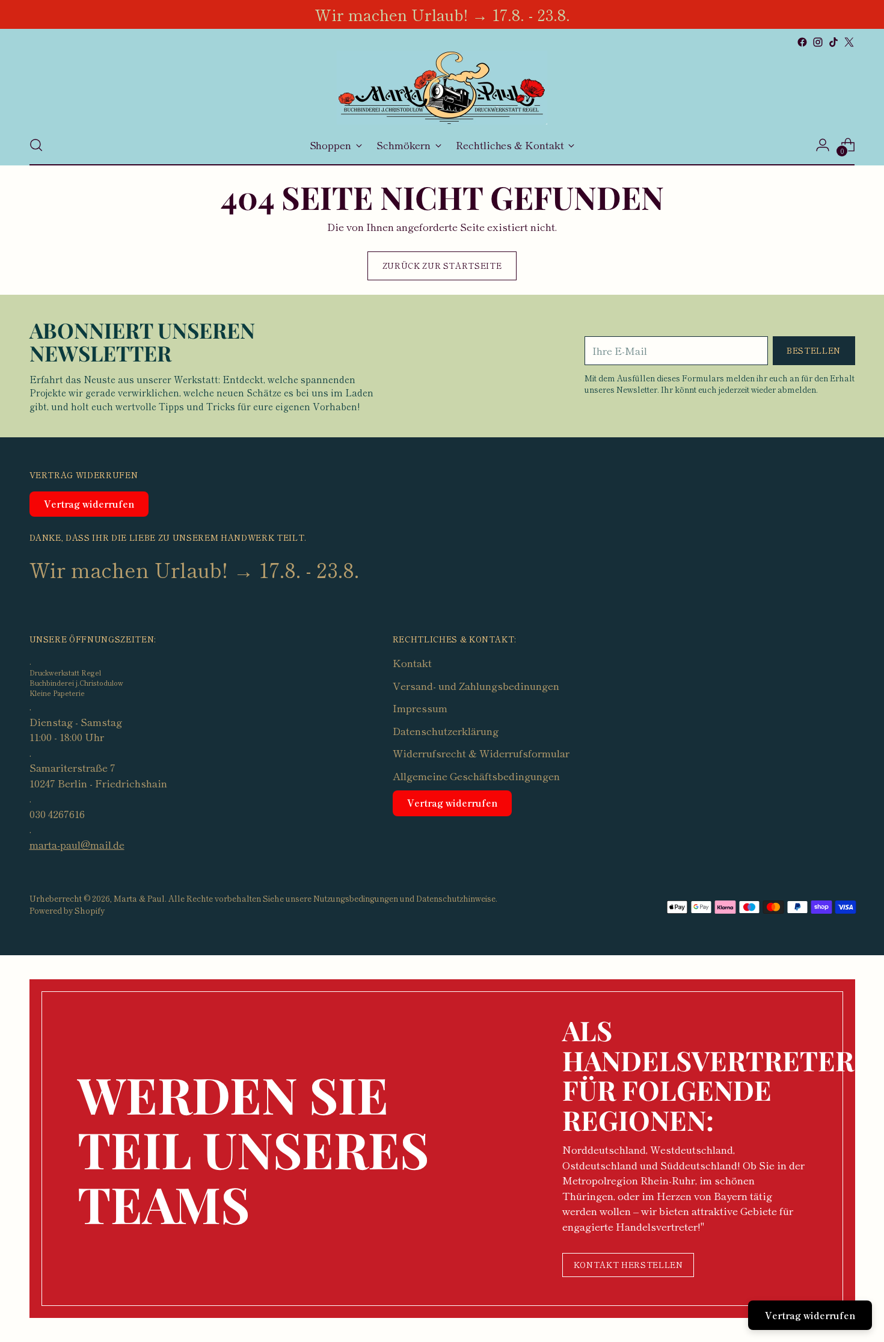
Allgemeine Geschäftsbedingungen (476, 775)
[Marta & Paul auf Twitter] (849, 42)
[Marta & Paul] (442, 88)
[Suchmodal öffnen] (36, 145)
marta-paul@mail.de (76, 844)
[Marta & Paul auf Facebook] (802, 42)
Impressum (420, 707)
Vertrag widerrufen (89, 503)
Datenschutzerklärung (446, 730)
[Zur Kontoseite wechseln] (823, 145)
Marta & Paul (139, 898)
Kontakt (412, 662)
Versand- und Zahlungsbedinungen (476, 685)
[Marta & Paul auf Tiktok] (833, 42)
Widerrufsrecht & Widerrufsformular (481, 752)
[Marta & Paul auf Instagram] (817, 42)
